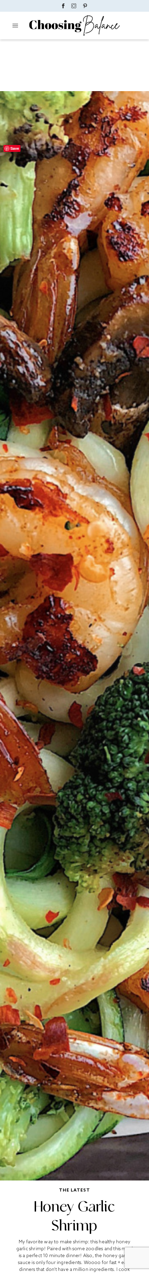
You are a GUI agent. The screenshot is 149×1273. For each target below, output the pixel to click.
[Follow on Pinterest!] (85, 5)
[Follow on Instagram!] (73, 5)
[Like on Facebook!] (63, 5)
